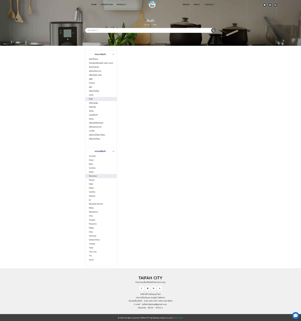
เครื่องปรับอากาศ (95, 71)
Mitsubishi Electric (96, 204)
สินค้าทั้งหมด (93, 59)
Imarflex (92, 192)
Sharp (91, 160)
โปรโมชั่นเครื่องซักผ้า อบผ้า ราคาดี (101, 63)
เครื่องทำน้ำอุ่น (94, 91)
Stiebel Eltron (94, 240)
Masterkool (93, 212)
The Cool (92, 252)
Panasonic (93, 224)
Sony (91, 232)
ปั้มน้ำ (91, 99)
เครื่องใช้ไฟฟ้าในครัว (96, 123)
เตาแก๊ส (91, 131)
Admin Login (178, 318)
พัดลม (91, 111)
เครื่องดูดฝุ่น (93, 103)
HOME (94, 4)
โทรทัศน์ (92, 83)
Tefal (91, 248)
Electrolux (93, 176)
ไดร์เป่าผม (92, 107)
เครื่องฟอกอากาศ (95, 127)
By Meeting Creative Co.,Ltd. (161, 318)
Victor (91, 260)
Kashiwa (92, 196)
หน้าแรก (147, 25)
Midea (91, 208)
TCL (90, 256)
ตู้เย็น (91, 79)
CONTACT (209, 4)
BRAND (186, 4)
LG (90, 200)
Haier (91, 184)
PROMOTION (107, 4)
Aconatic (92, 156)
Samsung (92, 236)
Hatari (91, 188)
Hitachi (91, 180)
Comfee (92, 168)
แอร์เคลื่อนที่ (93, 115)
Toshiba (92, 244)
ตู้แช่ (90, 87)
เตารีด (91, 95)
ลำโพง (91, 119)
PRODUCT (121, 4)
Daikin (91, 172)
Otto (91, 216)
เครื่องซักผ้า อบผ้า (95, 75)
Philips (91, 228)
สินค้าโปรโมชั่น (94, 67)
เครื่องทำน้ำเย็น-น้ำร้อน (97, 135)
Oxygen (92, 220)
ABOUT (196, 4)
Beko (91, 164)
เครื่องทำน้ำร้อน (94, 139)
